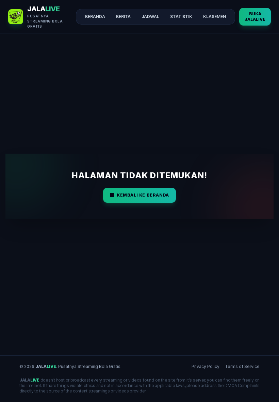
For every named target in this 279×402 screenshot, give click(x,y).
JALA (45, 366)
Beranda (95, 16)
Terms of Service (242, 366)
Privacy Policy (205, 366)
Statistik (181, 16)
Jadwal (150, 16)
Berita (123, 16)
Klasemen (214, 16)
